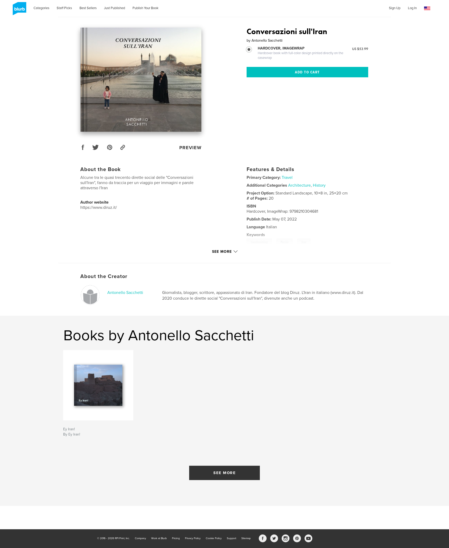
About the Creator (103, 276)
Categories (41, 8)
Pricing (176, 538)
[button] (427, 8)
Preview (190, 147)
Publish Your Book (146, 8)
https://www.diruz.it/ (98, 207)
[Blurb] (18, 10)
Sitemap (246, 538)
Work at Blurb (159, 538)
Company (140, 538)
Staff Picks (64, 8)
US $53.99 (360, 48)
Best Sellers (88, 8)
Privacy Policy (193, 538)
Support (231, 538)
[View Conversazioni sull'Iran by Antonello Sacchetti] (141, 80)
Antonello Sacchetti (125, 292)
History (319, 185)
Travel (287, 177)
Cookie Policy (214, 538)
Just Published (114, 8)
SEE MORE (224, 472)
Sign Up (394, 8)
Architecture (299, 185)
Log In (412, 8)
